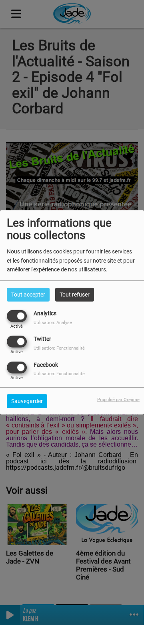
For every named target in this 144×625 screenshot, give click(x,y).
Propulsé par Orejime (118, 399)
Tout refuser (75, 294)
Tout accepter (28, 294)
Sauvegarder (27, 401)
